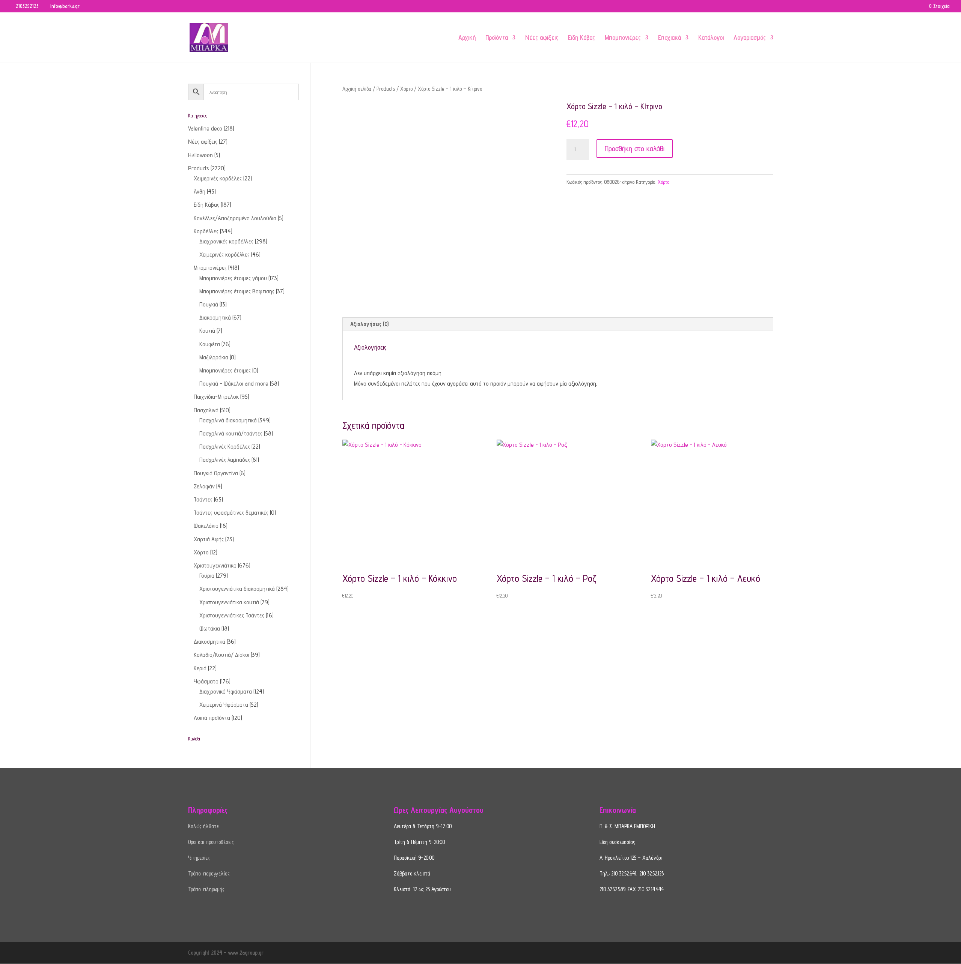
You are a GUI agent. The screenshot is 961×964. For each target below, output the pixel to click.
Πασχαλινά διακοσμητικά (228, 420)
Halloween (200, 155)
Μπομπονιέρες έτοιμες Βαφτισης (236, 291)
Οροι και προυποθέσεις (211, 842)
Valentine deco (205, 128)
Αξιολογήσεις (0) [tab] (369, 323)
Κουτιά (207, 330)
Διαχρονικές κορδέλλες (226, 241)
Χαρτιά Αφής (209, 539)
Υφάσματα (206, 681)
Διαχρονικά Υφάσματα (225, 691)
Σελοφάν (204, 486)
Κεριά (200, 668)
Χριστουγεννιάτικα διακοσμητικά (237, 588)
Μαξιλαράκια (213, 357)
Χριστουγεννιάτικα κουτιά (229, 602)
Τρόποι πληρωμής (206, 889)
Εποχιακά (669, 38)
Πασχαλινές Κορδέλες (224, 446)
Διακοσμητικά (215, 317)
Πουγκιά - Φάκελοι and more (233, 383)
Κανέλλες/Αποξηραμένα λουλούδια (235, 218)
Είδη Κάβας (581, 38)
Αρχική (467, 38)
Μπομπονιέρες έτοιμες (225, 370)
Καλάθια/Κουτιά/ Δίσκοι (221, 654)
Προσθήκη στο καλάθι (634, 148)
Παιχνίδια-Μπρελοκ (216, 396)
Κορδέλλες (206, 231)
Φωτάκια (209, 628)
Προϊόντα (496, 38)
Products (386, 89)
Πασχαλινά (206, 410)
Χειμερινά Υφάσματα (223, 704)
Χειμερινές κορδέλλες (224, 254)
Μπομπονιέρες (623, 38)
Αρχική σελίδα (356, 89)
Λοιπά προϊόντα (212, 717)
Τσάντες (203, 499)
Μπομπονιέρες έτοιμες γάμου (233, 278)
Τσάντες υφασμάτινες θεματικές (231, 512)
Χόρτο (406, 89)
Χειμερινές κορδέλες (218, 178)
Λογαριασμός (750, 38)
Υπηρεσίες (199, 857)
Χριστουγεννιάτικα (215, 565)
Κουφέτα (209, 344)
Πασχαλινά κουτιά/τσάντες (230, 433)
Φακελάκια (206, 525)
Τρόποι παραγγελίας (209, 873)
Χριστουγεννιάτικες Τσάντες (231, 615)
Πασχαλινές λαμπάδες (224, 459)
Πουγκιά (208, 304)
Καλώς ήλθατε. (204, 826)
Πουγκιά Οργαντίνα (216, 473)
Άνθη (199, 191)
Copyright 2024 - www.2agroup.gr (226, 952)
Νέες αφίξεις (541, 38)
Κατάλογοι (711, 38)
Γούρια (206, 575)
